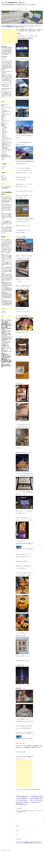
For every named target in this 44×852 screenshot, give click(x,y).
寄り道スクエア (4, 147)
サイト (17, 834)
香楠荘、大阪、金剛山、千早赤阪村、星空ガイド (6, 365)
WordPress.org (3, 179)
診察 (6, 364)
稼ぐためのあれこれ (5, 111)
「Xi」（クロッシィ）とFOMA (6, 82)
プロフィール (13, 8)
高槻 (2, 119)
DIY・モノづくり (4, 104)
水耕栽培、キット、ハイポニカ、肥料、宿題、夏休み (6, 356)
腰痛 (3, 359)
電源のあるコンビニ (5, 144)
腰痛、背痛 (8, 359)
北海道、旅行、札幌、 (28, 789)
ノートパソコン (9, 337)
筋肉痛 (6, 357)
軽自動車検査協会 (4, 56)
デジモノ (2, 126)
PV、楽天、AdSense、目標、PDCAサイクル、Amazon (6, 328)
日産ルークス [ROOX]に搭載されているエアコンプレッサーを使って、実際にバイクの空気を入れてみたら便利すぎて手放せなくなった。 (6, 230)
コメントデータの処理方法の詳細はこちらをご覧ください (29, 843)
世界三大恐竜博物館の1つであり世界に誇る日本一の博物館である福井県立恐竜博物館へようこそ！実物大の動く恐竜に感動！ (6, 296)
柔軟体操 (3, 353)
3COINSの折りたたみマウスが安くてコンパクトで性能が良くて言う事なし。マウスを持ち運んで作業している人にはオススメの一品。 (6, 216)
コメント (18, 813)
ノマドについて (4, 137)
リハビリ (5, 345)
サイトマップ (7, 8)
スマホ (3, 134)
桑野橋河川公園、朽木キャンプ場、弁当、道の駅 (6, 354)
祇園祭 (2, 357)
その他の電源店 (4, 148)
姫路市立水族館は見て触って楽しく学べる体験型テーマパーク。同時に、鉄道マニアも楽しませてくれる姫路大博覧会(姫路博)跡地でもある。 (22, 800)
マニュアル (3, 151)
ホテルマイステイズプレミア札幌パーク (24, 543)
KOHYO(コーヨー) (5, 120)
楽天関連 (2, 115)
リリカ (3, 346)
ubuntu (3, 133)
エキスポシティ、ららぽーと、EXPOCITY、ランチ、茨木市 (6, 333)
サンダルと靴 (3, 58)
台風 (2, 350)
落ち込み (3, 364)
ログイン (2, 175)
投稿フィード (3, 176)
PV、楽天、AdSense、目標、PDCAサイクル (6, 324)
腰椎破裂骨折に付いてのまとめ (6, 156)
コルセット (4, 335)
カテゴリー (3, 334)
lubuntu (3, 130)
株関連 (2, 105)
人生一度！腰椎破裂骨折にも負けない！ (14, 2)
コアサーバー (8, 334)
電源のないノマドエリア (6, 145)
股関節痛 (9, 357)
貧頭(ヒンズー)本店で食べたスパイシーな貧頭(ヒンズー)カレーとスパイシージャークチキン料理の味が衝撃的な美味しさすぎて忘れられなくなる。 (6, 199)
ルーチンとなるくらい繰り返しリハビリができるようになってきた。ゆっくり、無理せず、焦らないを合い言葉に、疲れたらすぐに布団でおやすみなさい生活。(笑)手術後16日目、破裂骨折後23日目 (6, 65)
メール (18, 830)
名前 (17, 825)
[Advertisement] (24, 766)
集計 (2, 112)
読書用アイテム (4, 123)
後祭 (5, 350)
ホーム (2, 8)
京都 (2, 118)
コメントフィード (4, 178)
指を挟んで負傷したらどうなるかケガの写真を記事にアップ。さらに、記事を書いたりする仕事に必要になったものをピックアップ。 (6, 94)
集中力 (8, 364)
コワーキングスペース (5, 141)
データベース (3, 337)
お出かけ (21, 789)
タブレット (10, 336)
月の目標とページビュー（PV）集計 (22, 8)
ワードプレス (4, 347)
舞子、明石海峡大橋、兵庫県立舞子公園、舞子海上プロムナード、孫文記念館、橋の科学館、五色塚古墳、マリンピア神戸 (6, 362)
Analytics (3, 109)
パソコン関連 (4, 127)
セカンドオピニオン (4, 336)
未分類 (2, 159)
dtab (2, 129)
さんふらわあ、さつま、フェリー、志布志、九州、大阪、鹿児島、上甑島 (6, 331)
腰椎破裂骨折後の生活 (5, 155)
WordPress (3, 329)
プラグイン (3, 152)
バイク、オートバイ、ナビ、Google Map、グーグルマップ (6, 339)
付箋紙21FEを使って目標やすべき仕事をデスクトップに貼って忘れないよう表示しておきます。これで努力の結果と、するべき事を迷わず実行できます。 (6, 77)
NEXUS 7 (3, 136)
